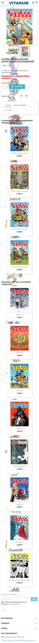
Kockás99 (19, 504)
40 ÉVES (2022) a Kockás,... (19, 191)
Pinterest (26, 96)
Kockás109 (19, 353)
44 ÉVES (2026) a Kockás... (19, 267)
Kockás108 (19, 428)
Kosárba (17, 86)
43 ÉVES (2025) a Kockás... (19, 229)
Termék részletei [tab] (20, 105)
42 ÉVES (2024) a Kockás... (19, 153)
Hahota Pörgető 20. (19, 466)
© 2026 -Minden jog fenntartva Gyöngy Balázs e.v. (19, 640)
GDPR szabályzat (15, 604)
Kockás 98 (19, 542)
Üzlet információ (9, 633)
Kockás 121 (19, 315)
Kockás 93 (19, 390)
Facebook (3, 609)
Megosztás (21, 96)
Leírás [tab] (8, 105)
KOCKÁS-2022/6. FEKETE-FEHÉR (19, 580)
